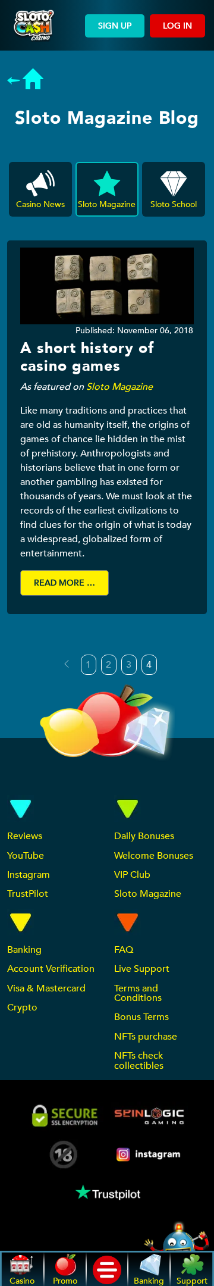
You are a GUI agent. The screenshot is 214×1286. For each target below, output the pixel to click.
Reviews (24, 836)
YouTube (25, 855)
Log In (177, 26)
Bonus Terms (141, 1017)
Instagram (28, 874)
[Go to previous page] (66, 664)
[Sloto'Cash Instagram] (149, 1154)
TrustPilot (27, 893)
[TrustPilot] (107, 1192)
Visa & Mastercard (46, 988)
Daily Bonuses (144, 836)
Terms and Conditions (138, 993)
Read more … (64, 583)
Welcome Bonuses (153, 855)
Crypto (22, 1007)
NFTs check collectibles (138, 1060)
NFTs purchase (145, 1036)
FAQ (123, 949)
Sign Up (114, 26)
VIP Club (132, 874)
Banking (24, 949)
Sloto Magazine (119, 386)
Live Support (141, 968)
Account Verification (51, 968)
